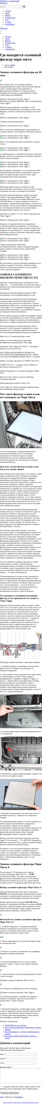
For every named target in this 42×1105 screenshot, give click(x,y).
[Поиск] (24, 6)
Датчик (8, 11)
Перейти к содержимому (10, 1)
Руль (7, 20)
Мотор (7, 15)
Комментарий (6, 1067)
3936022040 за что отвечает (15, 1025)
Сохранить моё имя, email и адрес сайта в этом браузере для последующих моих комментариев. (20, 1088)
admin (12, 65)
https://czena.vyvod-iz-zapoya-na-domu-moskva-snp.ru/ (21, 1102)
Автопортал (10, 24)
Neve (2, 1097)
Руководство (10, 18)
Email (3, 1059)
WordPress (19, 1097)
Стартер (8, 22)
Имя (2, 1054)
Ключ (7, 13)
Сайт (2, 1063)
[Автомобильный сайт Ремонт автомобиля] (3, 3)
